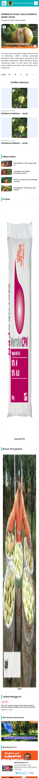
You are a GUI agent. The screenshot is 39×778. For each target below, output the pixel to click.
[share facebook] (9, 74)
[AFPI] (4, 3)
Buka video (22, 773)
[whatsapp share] (21, 74)
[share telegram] (26, 74)
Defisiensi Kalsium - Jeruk (14, 113)
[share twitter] (15, 74)
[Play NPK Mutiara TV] (7, 768)
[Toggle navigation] (36, 3)
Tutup (31, 773)
